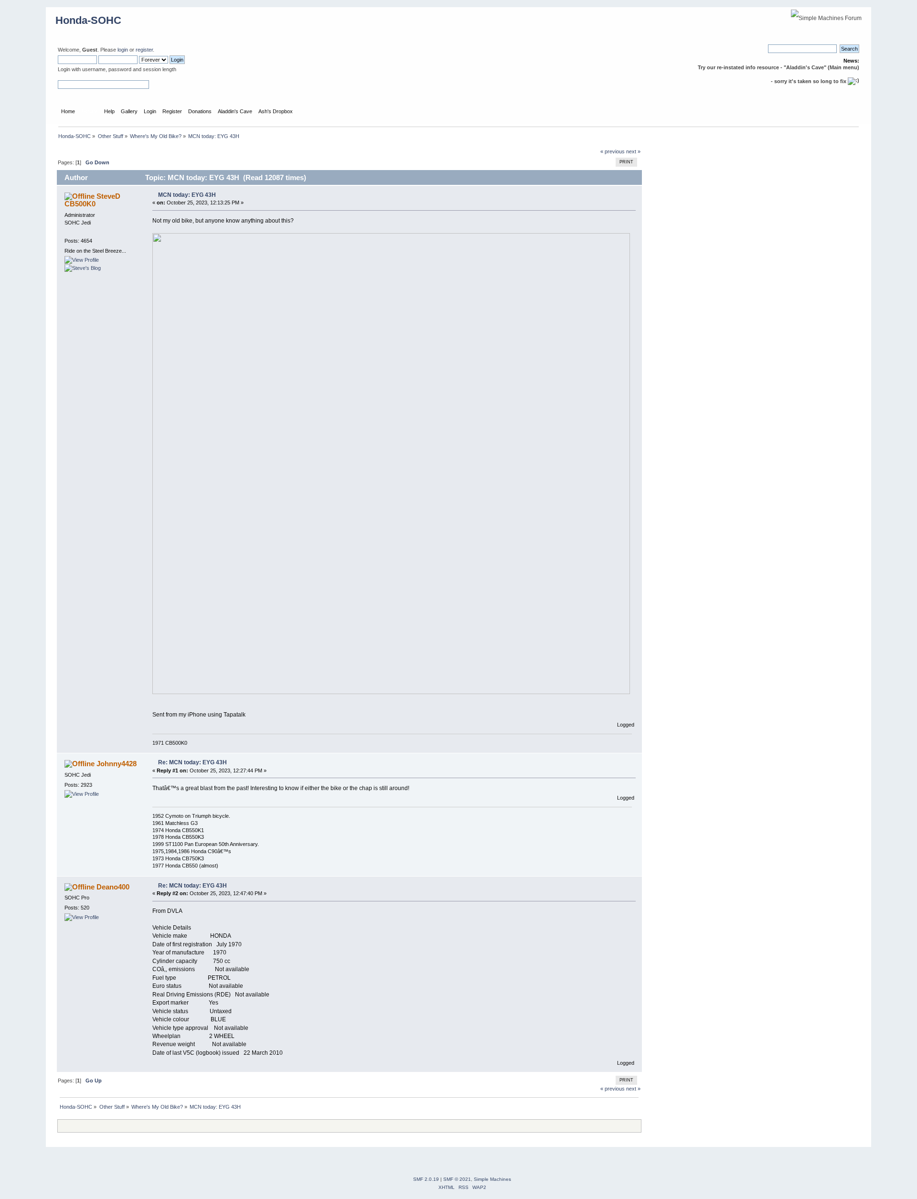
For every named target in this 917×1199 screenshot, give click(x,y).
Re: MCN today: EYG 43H (192, 762)
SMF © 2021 (457, 1179)
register (144, 50)
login (122, 50)
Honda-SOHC (88, 20)
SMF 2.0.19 (426, 1179)
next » (633, 151)
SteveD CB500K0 (92, 200)
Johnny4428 (116, 764)
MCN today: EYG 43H (187, 195)
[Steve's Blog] (82, 268)
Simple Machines (492, 1179)
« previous (612, 151)
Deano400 (112, 887)
